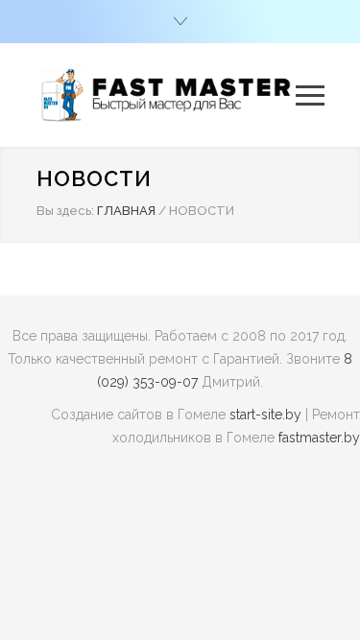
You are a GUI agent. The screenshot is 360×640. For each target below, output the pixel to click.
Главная (126, 210)
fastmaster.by (319, 437)
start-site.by (265, 414)
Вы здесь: (65, 210)
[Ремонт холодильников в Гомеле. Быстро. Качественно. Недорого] (166, 95)
